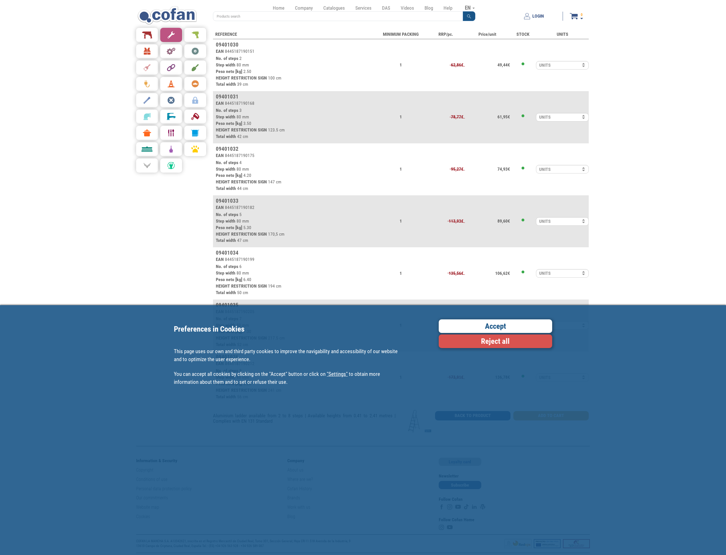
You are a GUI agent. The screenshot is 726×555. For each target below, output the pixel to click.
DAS (386, 8)
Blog (429, 8)
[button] (469, 16)
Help (448, 8)
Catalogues (334, 8)
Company (304, 8)
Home (278, 8)
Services (363, 8)
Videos (407, 8)
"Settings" (337, 374)
